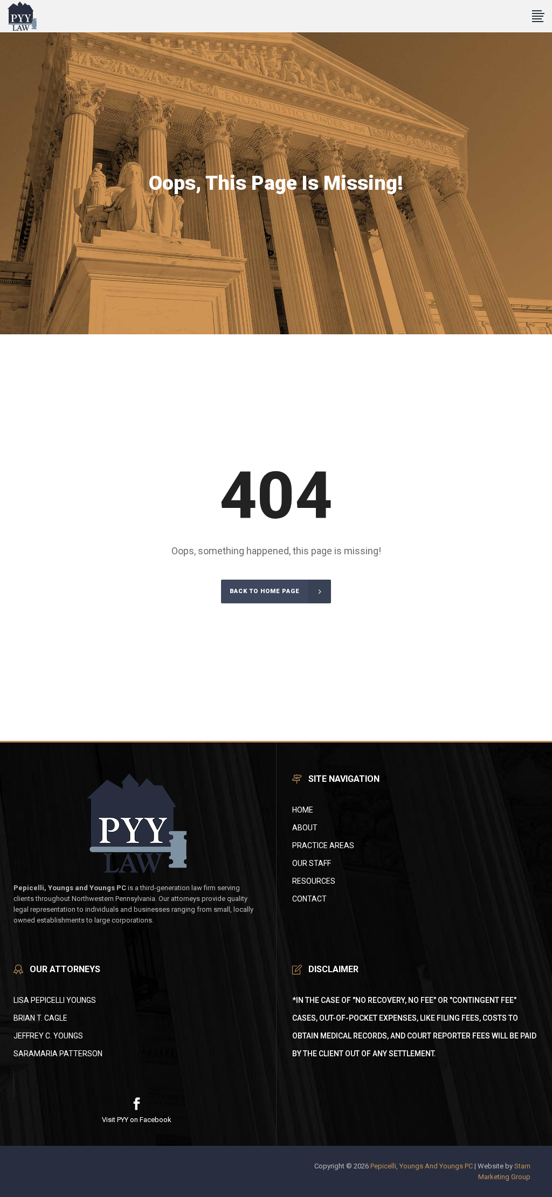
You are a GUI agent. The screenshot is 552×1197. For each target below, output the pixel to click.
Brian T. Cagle (40, 1018)
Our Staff (311, 863)
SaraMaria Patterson (57, 1053)
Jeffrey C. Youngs (48, 1035)
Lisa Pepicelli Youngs (54, 1000)
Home (302, 810)
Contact (309, 899)
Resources (313, 881)
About (305, 827)
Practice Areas (323, 845)
